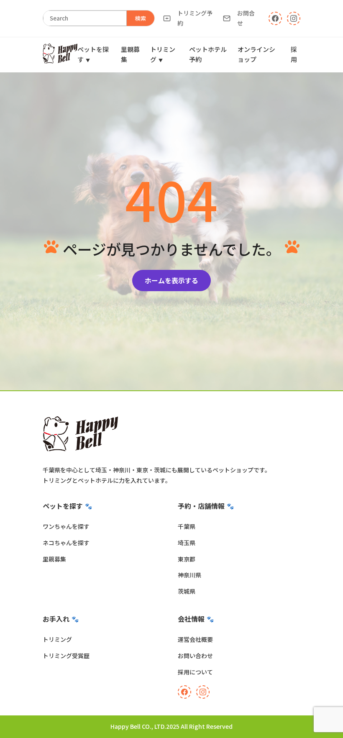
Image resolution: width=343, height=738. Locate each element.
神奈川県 (189, 575)
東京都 (186, 559)
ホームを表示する (171, 280)
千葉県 (186, 526)
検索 (140, 18)
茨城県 (186, 591)
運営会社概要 (195, 639)
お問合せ (246, 18)
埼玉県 (186, 542)
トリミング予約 (194, 18)
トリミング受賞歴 (66, 655)
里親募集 (54, 559)
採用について (195, 672)
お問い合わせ (195, 655)
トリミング (57, 639)
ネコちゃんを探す (66, 542)
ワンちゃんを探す (66, 526)
